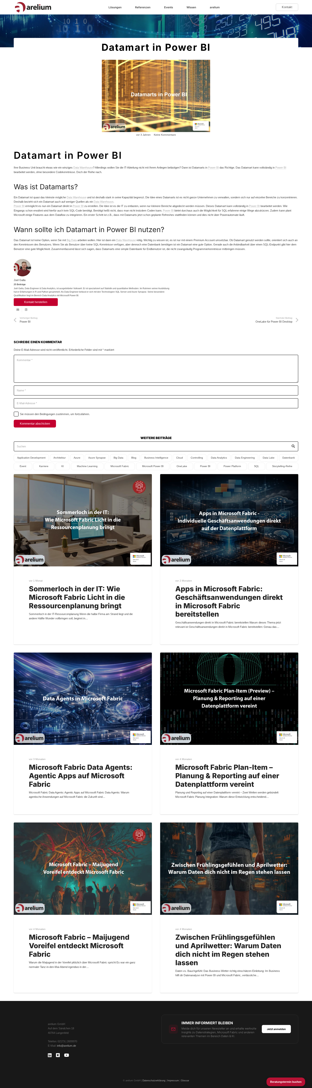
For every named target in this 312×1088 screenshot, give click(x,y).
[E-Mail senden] (18, 309)
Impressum (173, 1080)
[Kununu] (58, 1055)
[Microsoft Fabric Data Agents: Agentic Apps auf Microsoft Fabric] (83, 699)
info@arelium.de (66, 1045)
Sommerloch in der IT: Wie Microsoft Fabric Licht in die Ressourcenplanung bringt (77, 597)
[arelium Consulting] (33, 7)
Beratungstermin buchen (286, 1081)
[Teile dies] (26, 309)
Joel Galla (19, 280)
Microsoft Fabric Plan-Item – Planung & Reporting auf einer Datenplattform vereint (227, 775)
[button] (124, 7)
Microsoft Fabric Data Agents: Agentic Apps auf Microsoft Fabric (81, 775)
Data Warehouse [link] (83, 167)
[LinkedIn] (50, 1055)
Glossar (185, 1080)
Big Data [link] (72, 240)
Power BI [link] (213, 167)
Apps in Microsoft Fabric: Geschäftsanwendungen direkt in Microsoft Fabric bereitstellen (229, 601)
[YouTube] (66, 1055)
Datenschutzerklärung (153, 1080)
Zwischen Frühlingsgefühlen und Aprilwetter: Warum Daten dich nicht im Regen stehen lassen (228, 950)
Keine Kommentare (165, 134)
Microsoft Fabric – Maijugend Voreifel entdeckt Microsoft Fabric (79, 945)
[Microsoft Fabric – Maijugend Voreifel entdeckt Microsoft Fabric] (83, 869)
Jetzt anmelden (276, 1029)
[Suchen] (293, 446)
